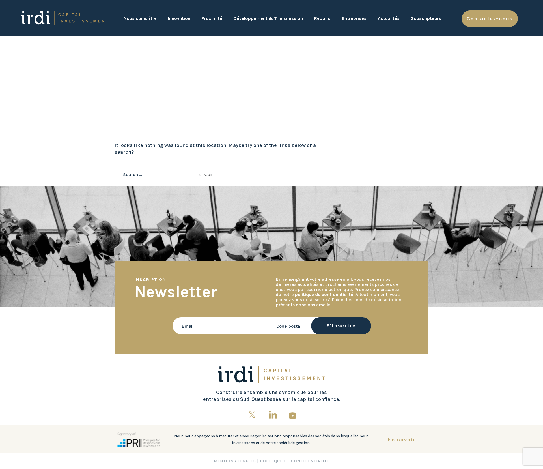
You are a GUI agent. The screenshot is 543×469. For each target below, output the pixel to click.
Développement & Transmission (268, 18)
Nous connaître (140, 18)
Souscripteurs (426, 18)
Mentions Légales (235, 461)
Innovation (179, 18)
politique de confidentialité (324, 294)
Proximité (212, 18)
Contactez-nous (490, 19)
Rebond (322, 18)
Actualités (389, 18)
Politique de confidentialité (294, 461)
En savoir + (404, 439)
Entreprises (354, 18)
